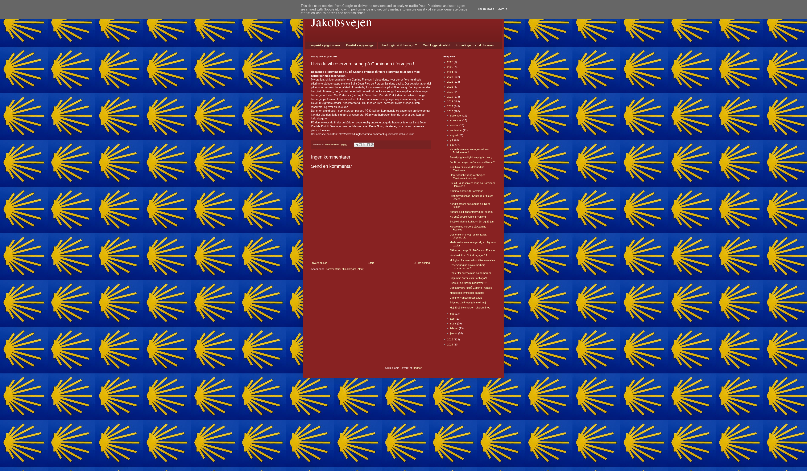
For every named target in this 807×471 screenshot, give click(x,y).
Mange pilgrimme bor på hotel (467, 292)
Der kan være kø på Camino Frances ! (471, 287)
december (456, 115)
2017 (450, 106)
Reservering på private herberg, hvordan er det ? (468, 267)
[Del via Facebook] (368, 145)
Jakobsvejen (341, 21)
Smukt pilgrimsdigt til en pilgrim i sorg (471, 157)
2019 (450, 96)
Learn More (486, 9)
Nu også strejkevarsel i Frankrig (468, 216)
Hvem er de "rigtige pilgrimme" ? (468, 283)
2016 (450, 111)
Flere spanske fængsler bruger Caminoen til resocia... (467, 177)
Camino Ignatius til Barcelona (466, 191)
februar (454, 328)
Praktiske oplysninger (360, 45)
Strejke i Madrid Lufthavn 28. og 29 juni (472, 221)
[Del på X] (364, 145)
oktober (454, 125)
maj (452, 313)
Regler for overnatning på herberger (470, 273)
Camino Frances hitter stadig (466, 297)
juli (452, 140)
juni (452, 145)
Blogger (417, 367)
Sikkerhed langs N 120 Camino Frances (472, 250)
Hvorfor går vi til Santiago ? (399, 45)
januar (454, 333)
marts (453, 323)
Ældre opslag (422, 263)
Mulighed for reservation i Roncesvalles (472, 260)
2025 (450, 67)
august (454, 135)
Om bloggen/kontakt (436, 45)
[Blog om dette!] (360, 145)
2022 (450, 81)
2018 (450, 101)
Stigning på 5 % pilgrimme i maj (468, 302)
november (456, 120)
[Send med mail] (356, 145)
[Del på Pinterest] (372, 145)
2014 (450, 344)
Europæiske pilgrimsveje (324, 45)
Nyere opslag (319, 263)
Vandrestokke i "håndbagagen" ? (468, 255)
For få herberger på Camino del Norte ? (472, 162)
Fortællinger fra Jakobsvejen (475, 45)
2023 (450, 76)
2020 (450, 91)
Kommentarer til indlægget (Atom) (345, 269)
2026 (450, 62)
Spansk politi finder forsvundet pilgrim (471, 211)
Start (371, 263)
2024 (450, 72)
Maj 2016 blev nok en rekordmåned (470, 307)
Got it (502, 9)
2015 (450, 339)
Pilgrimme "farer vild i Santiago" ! (468, 278)
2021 (450, 86)
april (453, 318)
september (456, 130)
